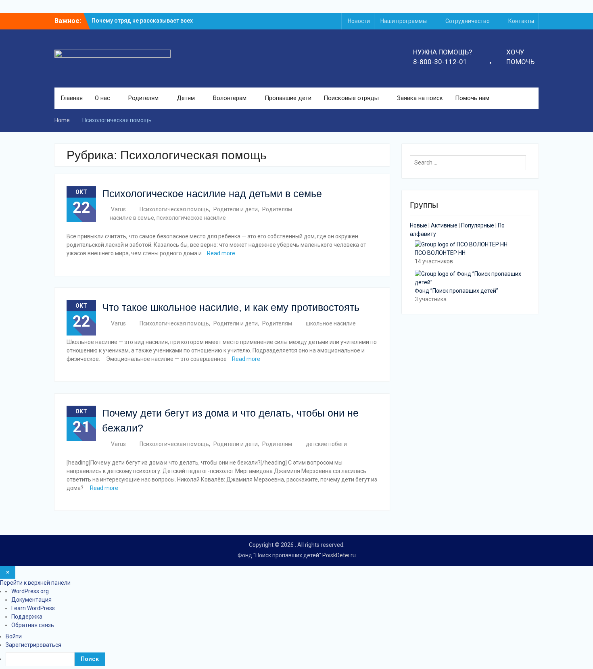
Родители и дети (235, 209)
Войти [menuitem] (14, 636)
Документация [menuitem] (31, 599)
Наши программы (403, 21)
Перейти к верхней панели (35, 582)
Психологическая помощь (174, 209)
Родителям (143, 98)
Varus (118, 209)
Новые (418, 225)
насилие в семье (132, 218)
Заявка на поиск (420, 98)
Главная (72, 98)
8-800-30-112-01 (440, 62)
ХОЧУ (515, 52)
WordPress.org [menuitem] (30, 591)
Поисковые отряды (351, 98)
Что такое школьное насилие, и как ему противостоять (230, 307)
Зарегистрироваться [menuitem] (33, 645)
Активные (444, 225)
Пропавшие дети (288, 98)
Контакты (521, 21)
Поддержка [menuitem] (26, 616)
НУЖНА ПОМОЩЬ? (442, 52)
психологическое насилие (191, 218)
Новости (359, 21)
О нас (102, 98)
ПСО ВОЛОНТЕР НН (440, 253)
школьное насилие (331, 323)
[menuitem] (299, 659)
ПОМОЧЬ (520, 62)
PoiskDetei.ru (339, 555)
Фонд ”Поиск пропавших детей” (456, 291)
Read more (221, 253)
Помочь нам (472, 98)
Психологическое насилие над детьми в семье (212, 193)
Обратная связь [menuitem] (32, 625)
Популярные (477, 225)
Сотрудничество (467, 21)
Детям (186, 98)
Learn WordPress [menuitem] (33, 608)
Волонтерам (229, 98)
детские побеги (326, 444)
